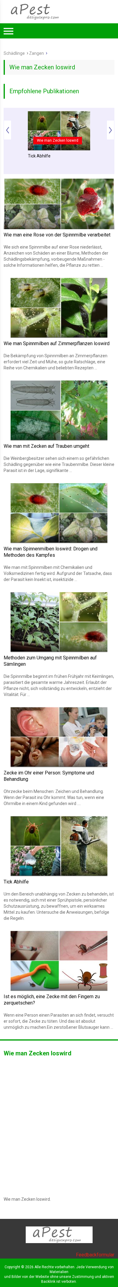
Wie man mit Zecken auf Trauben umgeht (46, 446)
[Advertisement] (59, 100)
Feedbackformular (95, 1255)
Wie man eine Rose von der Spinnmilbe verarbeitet (57, 235)
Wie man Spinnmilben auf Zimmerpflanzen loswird (57, 343)
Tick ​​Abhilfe (16, 882)
